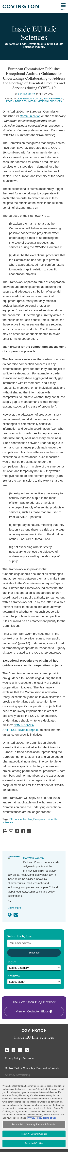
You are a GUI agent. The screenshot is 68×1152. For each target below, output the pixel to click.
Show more (15, 907)
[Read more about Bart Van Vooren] (10, 915)
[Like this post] (23, 831)
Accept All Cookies (34, 1143)
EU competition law (20, 819)
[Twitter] (27, 1050)
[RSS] (7, 1050)
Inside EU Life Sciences (34, 32)
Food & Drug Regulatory (21, 101)
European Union (53, 98)
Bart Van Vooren (26, 93)
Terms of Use (49, 1118)
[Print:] (5, 831)
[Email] (16, 915)
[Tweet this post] (17, 831)
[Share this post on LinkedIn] (29, 831)
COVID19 (37, 98)
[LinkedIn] (20, 1050)
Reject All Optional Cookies (34, 1134)
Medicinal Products (49, 101)
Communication (30, 116)
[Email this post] (11, 831)
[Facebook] (13, 1050)
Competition (24, 98)
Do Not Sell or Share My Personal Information (34, 1124)
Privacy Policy (12, 1058)
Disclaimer (28, 1058)
